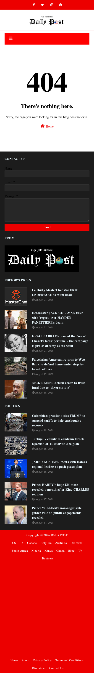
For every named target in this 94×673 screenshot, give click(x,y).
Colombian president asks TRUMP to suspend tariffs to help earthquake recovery (58, 420)
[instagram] (52, 5)
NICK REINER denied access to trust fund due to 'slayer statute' (58, 385)
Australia (61, 543)
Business (47, 558)
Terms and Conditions (69, 660)
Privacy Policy (42, 660)
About (26, 660)
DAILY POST (59, 535)
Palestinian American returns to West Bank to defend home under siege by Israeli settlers (58, 364)
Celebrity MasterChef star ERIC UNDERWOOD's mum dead (55, 292)
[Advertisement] (47, 609)
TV (80, 550)
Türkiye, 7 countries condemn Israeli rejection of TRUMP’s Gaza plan (58, 441)
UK (21, 543)
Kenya (48, 550)
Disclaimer (39, 668)
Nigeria (36, 550)
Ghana (60, 550)
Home (49, 126)
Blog (71, 550)
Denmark (76, 543)
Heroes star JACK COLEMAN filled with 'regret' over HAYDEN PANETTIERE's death (58, 317)
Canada (32, 543)
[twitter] (42, 5)
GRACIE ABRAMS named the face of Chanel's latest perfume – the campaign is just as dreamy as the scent (60, 341)
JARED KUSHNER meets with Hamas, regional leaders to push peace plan (60, 464)
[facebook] (33, 5)
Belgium (46, 543)
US (14, 543)
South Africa (20, 550)
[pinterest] (60, 5)
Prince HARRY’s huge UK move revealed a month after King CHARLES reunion (60, 489)
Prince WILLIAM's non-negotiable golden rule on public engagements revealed (56, 512)
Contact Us (56, 668)
